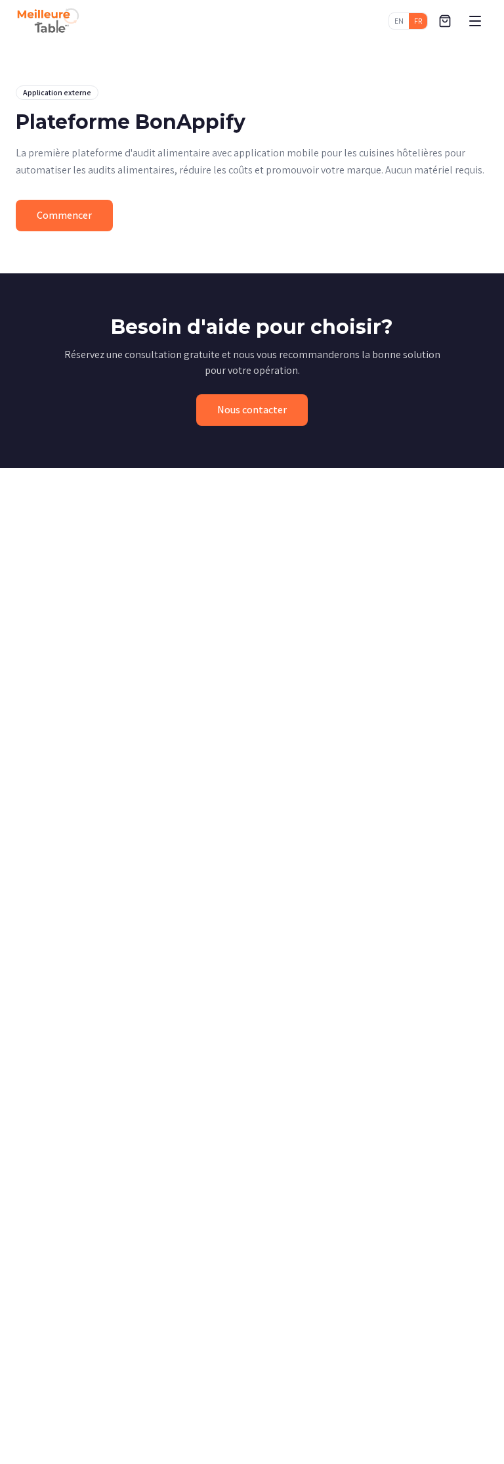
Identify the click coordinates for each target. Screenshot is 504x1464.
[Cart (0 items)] (445, 21)
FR (418, 21)
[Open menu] (475, 21)
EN (399, 21)
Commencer (64, 215)
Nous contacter (252, 410)
